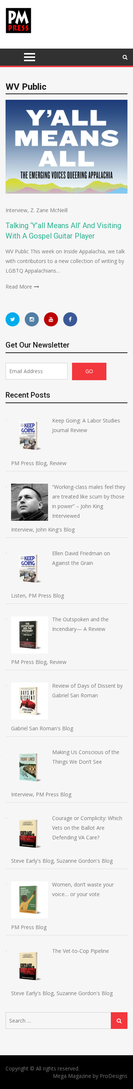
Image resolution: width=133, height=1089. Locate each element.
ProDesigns (113, 1075)
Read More (19, 286)
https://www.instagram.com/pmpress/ (32, 319)
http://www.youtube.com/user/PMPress (51, 319)
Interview (16, 210)
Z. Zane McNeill (49, 210)
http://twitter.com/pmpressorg (13, 319)
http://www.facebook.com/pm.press (70, 319)
